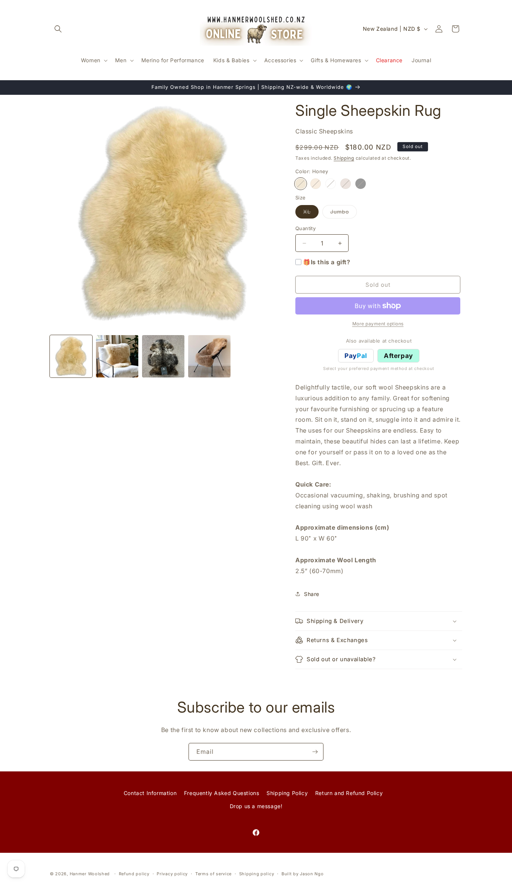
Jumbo (343, 213)
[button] (58, 29)
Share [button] (311, 594)
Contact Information (150, 793)
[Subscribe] (315, 752)
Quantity (305, 228)
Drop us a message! (256, 806)
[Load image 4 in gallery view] (163, 356)
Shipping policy (256, 873)
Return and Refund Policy (349, 793)
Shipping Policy (287, 793)
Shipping (344, 158)
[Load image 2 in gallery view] (117, 356)
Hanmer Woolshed (90, 873)
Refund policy (134, 873)
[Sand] (315, 183)
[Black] (360, 183)
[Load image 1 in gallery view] (71, 356)
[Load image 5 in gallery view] (209, 356)
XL (311, 213)
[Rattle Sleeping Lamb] (330, 183)
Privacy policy (172, 873)
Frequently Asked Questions (221, 793)
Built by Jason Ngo (302, 873)
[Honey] (300, 183)
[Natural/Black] (345, 183)
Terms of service (213, 873)
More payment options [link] (378, 323)
